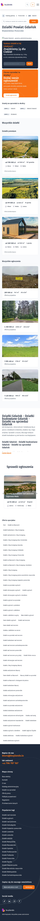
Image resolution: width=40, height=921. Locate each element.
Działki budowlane (30, 720)
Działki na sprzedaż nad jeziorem (13, 705)
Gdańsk (9, 108)
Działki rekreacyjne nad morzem (12, 660)
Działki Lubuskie (7, 835)
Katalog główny (10, 16)
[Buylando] (6, 4)
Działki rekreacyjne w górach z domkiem (15, 595)
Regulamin (5, 800)
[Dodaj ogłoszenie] (33, 5)
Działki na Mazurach (13, 525)
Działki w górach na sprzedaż (11, 600)
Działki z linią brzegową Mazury (12, 665)
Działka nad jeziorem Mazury (11, 670)
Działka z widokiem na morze (11, 630)
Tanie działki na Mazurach (10, 675)
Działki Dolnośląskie (9, 825)
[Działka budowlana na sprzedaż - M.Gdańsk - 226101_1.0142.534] (20, 385)
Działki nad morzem (24, 620)
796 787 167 (10, 763)
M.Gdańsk (10, 114)
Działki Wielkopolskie (9, 872)
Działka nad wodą (31, 715)
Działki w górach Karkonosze (11, 725)
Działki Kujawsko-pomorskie (11, 828)
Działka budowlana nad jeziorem (12, 710)
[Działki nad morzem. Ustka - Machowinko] (20, 155)
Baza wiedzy (6, 776)
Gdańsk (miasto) (28, 108)
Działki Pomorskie (8, 858)
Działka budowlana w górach (24, 735)
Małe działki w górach (27, 615)
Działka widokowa (8, 735)
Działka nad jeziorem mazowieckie (13, 720)
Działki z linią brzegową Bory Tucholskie (15, 540)
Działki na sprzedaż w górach (11, 585)
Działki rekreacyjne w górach (11, 590)
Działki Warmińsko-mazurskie (12, 868)
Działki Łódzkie (7, 838)
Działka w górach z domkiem (11, 730)
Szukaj (34, 21)
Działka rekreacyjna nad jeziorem (13, 695)
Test (4, 525)
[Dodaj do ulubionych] (32, 480)
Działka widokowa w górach (11, 740)
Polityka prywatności (9, 797)
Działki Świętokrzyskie (9, 865)
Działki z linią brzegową (10, 570)
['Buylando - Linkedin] (10, 902)
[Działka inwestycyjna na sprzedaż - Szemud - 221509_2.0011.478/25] (20, 317)
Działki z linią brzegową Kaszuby (13, 545)
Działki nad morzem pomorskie (12, 650)
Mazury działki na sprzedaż (28, 675)
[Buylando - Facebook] (19, 902)
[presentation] (3, 493)
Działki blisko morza (30, 655)
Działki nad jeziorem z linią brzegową (14, 535)
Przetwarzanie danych (9, 803)
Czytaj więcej (6, 453)
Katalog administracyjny (10, 786)
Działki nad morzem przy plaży (12, 655)
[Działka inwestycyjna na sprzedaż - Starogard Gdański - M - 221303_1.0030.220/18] (20, 351)
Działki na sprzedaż (9, 790)
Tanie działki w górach (9, 620)
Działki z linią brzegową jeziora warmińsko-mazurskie (19, 575)
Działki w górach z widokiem (11, 610)
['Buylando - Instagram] (15, 902)
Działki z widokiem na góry (11, 615)
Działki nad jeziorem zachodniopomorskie (15, 700)
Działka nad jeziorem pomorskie (12, 690)
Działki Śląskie (7, 862)
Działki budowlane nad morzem (12, 640)
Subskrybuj (28, 887)
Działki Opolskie (7, 848)
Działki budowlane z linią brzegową (13, 530)
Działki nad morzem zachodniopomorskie (15, 645)
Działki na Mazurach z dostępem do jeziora (15, 680)
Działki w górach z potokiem (11, 605)
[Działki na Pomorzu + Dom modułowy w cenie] (20, 236)
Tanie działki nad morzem (10, 625)
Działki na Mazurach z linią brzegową (14, 560)
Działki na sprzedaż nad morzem (12, 635)
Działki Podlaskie (8, 855)
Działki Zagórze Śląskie (29, 730)
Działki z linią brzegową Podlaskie (13, 550)
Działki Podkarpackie (9, 852)
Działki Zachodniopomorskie (12, 875)
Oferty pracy (6, 793)
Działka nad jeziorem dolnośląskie (13, 715)
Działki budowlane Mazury (11, 685)
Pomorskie (21, 16)
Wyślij (29, 64)
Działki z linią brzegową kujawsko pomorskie (16, 580)
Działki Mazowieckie (9, 845)
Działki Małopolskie (8, 842)
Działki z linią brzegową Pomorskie (13, 555)
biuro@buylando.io (13, 755)
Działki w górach (27, 590)
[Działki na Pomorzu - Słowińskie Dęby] (20, 195)
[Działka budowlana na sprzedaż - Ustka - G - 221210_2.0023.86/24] (20, 282)
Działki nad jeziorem (9, 822)
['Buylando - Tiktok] (5, 902)
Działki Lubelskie (8, 832)
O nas (4, 783)
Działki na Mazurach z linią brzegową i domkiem (17, 565)
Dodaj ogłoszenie (11, 95)
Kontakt (5, 780)
